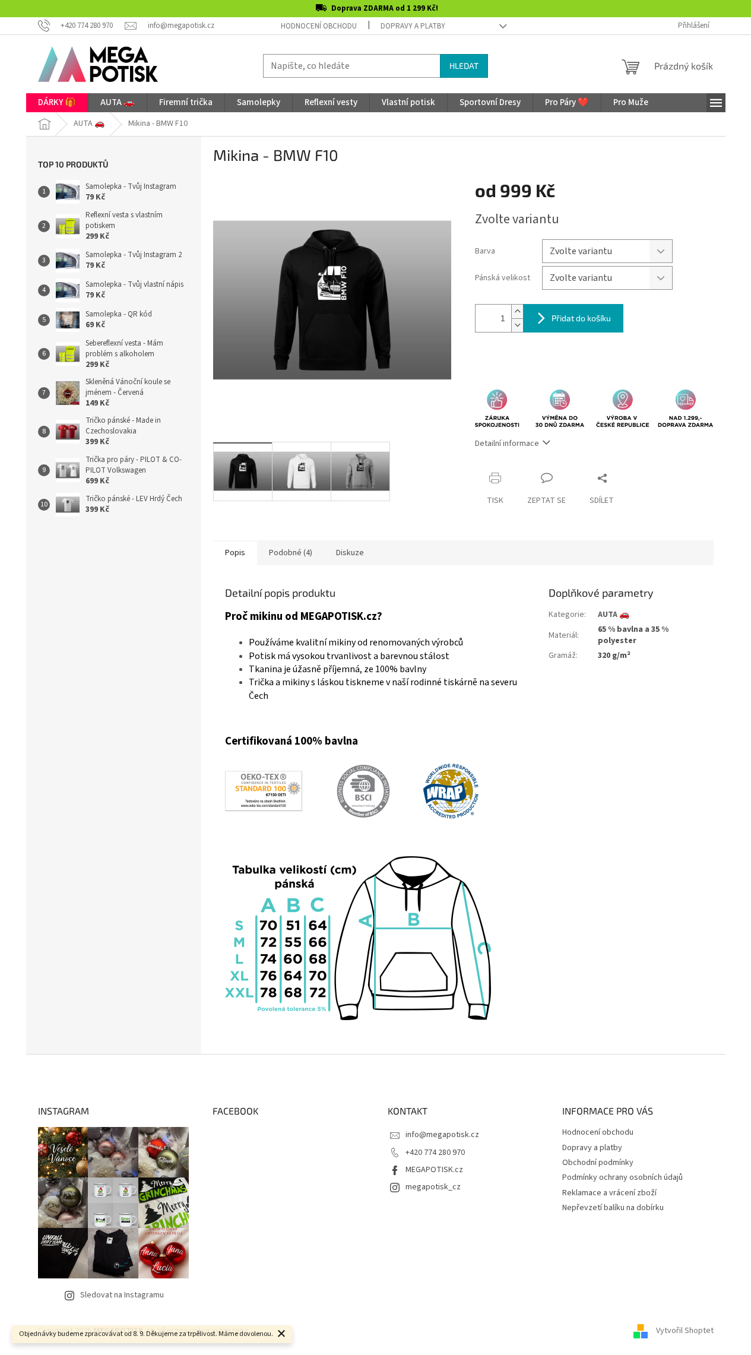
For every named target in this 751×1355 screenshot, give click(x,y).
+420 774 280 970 (435, 1152)
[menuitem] (57, 102)
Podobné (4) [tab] (290, 553)
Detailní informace (507, 443)
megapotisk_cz (433, 1187)
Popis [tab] (235, 553)
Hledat (464, 66)
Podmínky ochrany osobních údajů (622, 1177)
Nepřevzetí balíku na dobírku (613, 1208)
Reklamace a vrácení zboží (609, 1193)
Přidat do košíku (581, 318)
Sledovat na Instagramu (122, 1295)
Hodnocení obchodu (319, 26)
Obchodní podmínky (597, 1163)
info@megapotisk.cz (442, 1135)
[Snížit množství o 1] (517, 325)
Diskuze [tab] (350, 553)
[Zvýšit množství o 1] (517, 311)
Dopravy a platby (413, 26)
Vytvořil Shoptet (685, 1331)
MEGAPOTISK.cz (434, 1170)
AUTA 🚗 (613, 614)
